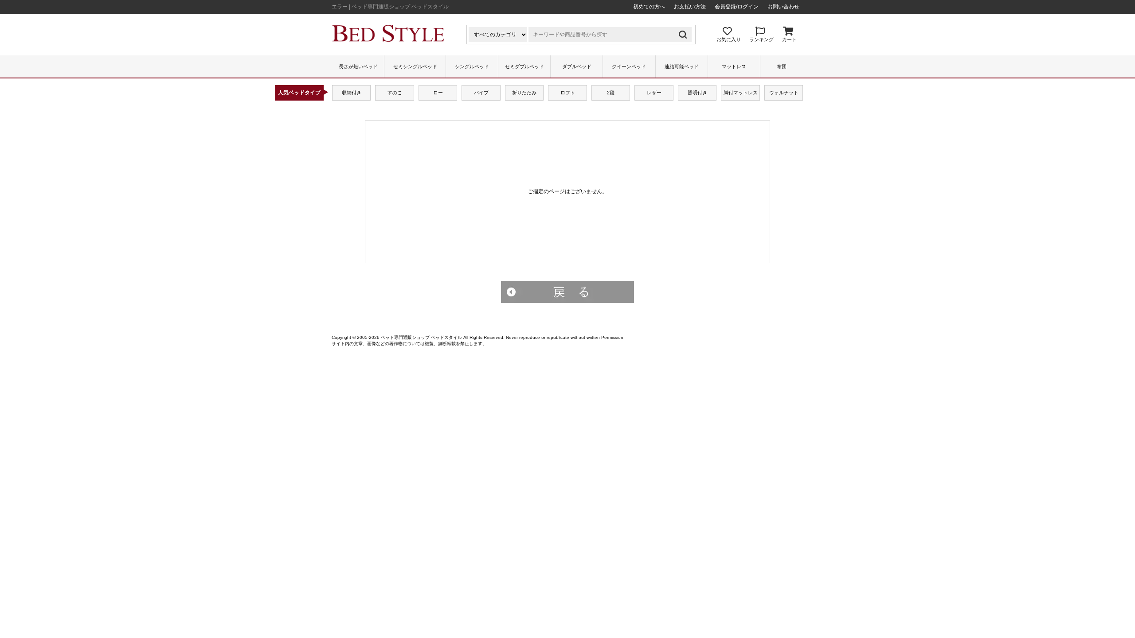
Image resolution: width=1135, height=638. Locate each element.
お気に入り (728, 39)
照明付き (697, 92)
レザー (654, 92)
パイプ (481, 92)
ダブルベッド (576, 66)
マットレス (734, 66)
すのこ (394, 92)
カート (789, 39)
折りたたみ (524, 92)
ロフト (567, 92)
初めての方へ (649, 7)
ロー (438, 92)
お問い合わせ (783, 7)
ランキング (761, 39)
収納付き (351, 92)
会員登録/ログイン (737, 7)
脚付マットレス (741, 92)
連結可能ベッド (682, 66)
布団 (782, 66)
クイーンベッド (629, 66)
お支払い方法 (690, 7)
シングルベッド (472, 66)
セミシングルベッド (415, 66)
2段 (610, 92)
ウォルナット (783, 92)
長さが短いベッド (358, 66)
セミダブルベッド (524, 66)
